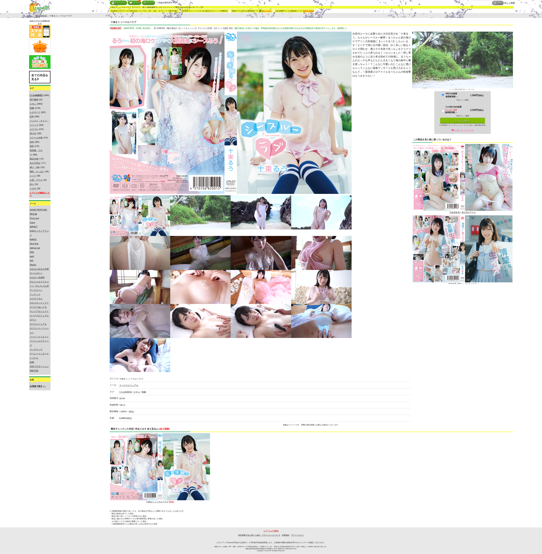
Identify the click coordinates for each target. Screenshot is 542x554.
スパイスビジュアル (39, 315)
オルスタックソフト (39, 302)
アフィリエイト (297, 535)
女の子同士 (35, 162)
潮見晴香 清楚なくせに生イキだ (462, 283)
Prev (113, 112)
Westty (33, 264)
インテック (35, 294)
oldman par (35, 247)
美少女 (33, 133)
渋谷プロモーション (39, 366)
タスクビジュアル (38, 323)
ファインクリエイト (39, 336)
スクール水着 (36, 137)
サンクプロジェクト (39, 311)
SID (31, 260)
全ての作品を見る (39, 77)
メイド (33, 175)
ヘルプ (150, 3)
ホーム (30, 15)
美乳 (32, 145)
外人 (32, 184)
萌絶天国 (34, 370)
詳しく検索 (509, 2)
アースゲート (36, 290)
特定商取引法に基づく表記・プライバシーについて (259, 535)
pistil (32, 256)
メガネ (33, 188)
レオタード (35, 112)
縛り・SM (34, 167)
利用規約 (285, 535)
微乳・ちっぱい (37, 171)
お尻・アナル (36, 179)
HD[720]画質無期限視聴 (452, 95)
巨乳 (32, 116)
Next (348, 112)
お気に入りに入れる (464, 130)
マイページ (120, 3)
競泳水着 (34, 158)
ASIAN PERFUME (38, 209)
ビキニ (33, 103)
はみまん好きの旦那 (39, 268)
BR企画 (33, 213)
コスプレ (34, 129)
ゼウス (33, 319)
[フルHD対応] (41, 15)
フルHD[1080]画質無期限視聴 (453, 109)
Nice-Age (34, 243)
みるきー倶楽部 (37, 277)
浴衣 (32, 141)
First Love (34, 218)
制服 (32, 107)
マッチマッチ (36, 349)
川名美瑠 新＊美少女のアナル (462, 212)
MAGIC (33, 239)
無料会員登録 (308, 10)
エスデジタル (36, 298)
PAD (32, 251)
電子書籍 (34, 99)
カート (137, 3)
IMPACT (34, 226)
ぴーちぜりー (36, 273)
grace (32, 222)
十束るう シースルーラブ (157, 501)
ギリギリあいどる (38, 307)
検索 (500, 3)
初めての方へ (266, 10)
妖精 (32, 362)
